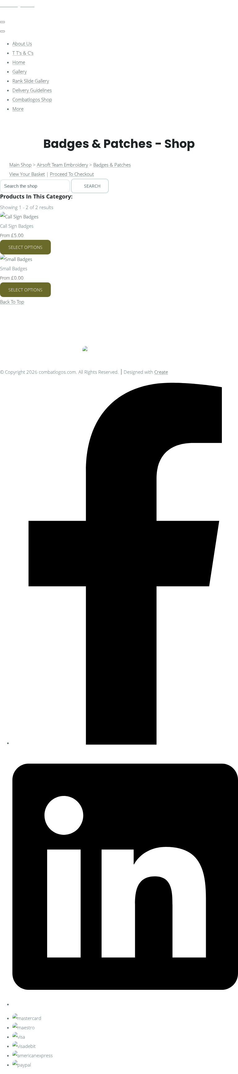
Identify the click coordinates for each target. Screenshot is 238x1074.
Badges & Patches (112, 165)
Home (18, 62)
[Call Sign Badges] (19, 216)
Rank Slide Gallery (30, 81)
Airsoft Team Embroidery (62, 165)
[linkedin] (125, 1004)
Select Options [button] (25, 247)
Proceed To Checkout (72, 174)
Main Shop (20, 165)
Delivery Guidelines (32, 90)
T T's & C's (22, 53)
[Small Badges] (16, 259)
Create (161, 372)
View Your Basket (27, 174)
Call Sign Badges (16, 226)
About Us (22, 43)
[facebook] (125, 743)
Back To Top (12, 302)
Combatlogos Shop (32, 99)
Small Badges (13, 268)
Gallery (19, 71)
